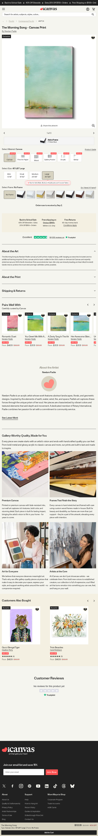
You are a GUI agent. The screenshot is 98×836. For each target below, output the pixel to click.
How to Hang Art (31, 804)
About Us (5, 800)
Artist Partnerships (9, 811)
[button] (9, 158)
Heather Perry (7, 650)
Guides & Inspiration (32, 811)
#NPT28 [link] (41, 21)
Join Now (52, 772)
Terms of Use (7, 815)
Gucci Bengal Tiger (11, 647)
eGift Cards (52, 807)
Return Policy (30, 807)
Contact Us (29, 819)
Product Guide (90, 149)
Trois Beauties (56, 647)
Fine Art (11, 21)
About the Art (10, 251)
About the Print (11, 277)
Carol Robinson (56, 650)
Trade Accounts (54, 804)
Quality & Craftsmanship (11, 804)
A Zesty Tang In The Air (58, 336)
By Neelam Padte (9, 31)
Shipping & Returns (13, 290)
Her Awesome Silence (81, 336)
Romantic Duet (9, 336)
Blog (3, 819)
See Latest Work (10, 417)
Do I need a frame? (88, 188)
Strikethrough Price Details (35, 815)
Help (26, 800)
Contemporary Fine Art (26, 21)
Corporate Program (55, 800)
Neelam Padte (7, 339)
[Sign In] (87, 9)
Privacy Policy (7, 807)
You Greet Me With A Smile (35, 336)
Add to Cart (49, 832)
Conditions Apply (70, 225)
